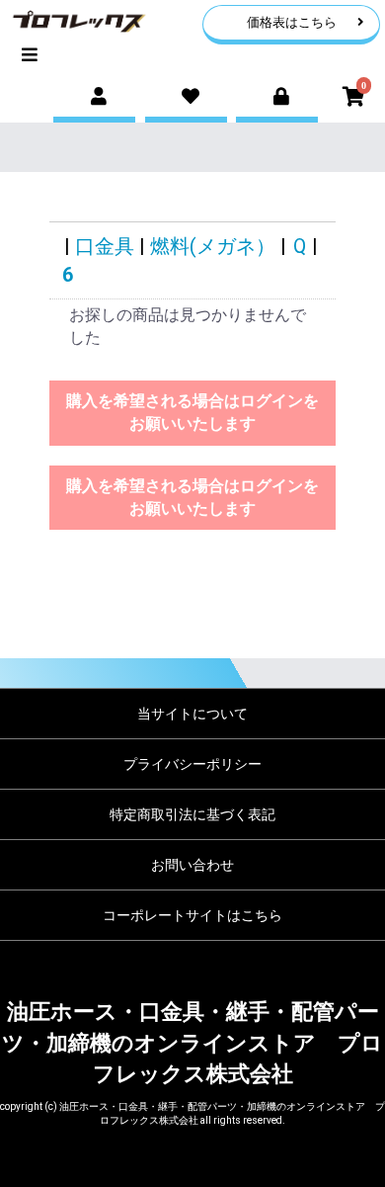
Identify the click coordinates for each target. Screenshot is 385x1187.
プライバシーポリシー (192, 764)
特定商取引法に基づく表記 (192, 814)
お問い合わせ (192, 865)
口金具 (104, 246)
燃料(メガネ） (212, 246)
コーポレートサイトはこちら (192, 915)
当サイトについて (192, 713)
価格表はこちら (292, 22)
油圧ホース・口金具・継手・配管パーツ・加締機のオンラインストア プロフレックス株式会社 (192, 1042)
